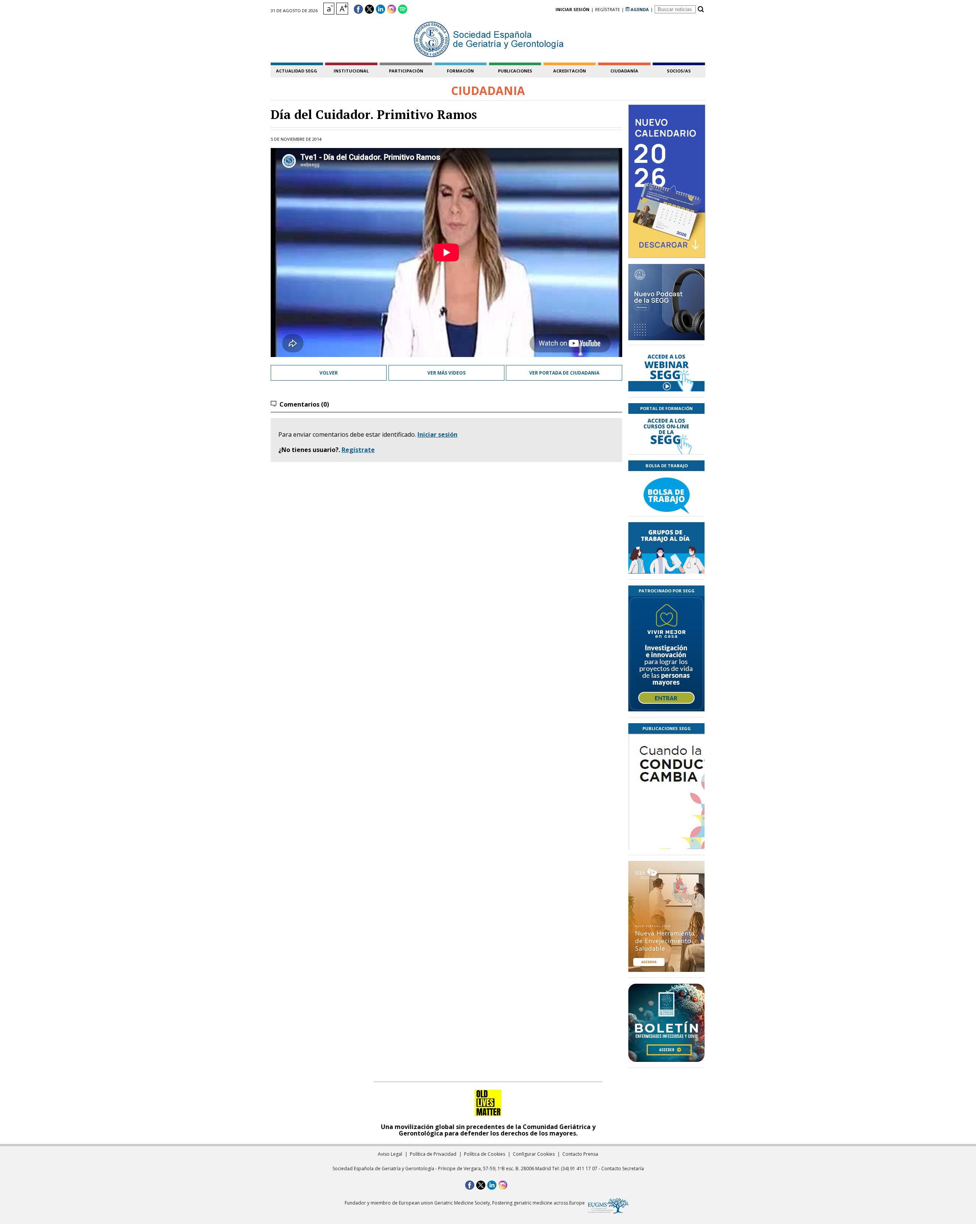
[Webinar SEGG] (666, 371)
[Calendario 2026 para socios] (667, 181)
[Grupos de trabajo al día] (666, 548)
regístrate (607, 9)
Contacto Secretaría (622, 1168)
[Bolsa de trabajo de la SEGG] (666, 493)
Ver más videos (446, 373)
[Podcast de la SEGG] (666, 304)
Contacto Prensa (580, 1154)
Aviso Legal (390, 1154)
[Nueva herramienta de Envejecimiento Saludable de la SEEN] (666, 916)
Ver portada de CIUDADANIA (564, 373)
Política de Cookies (484, 1154)
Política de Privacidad (433, 1154)
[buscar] (700, 9)
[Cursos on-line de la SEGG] (666, 434)
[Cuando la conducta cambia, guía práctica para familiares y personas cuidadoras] (666, 836)
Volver (328, 373)
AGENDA (639, 9)
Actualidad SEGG (296, 71)
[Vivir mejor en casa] (666, 653)
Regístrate (358, 450)
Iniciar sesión (437, 434)
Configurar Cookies (534, 1154)
